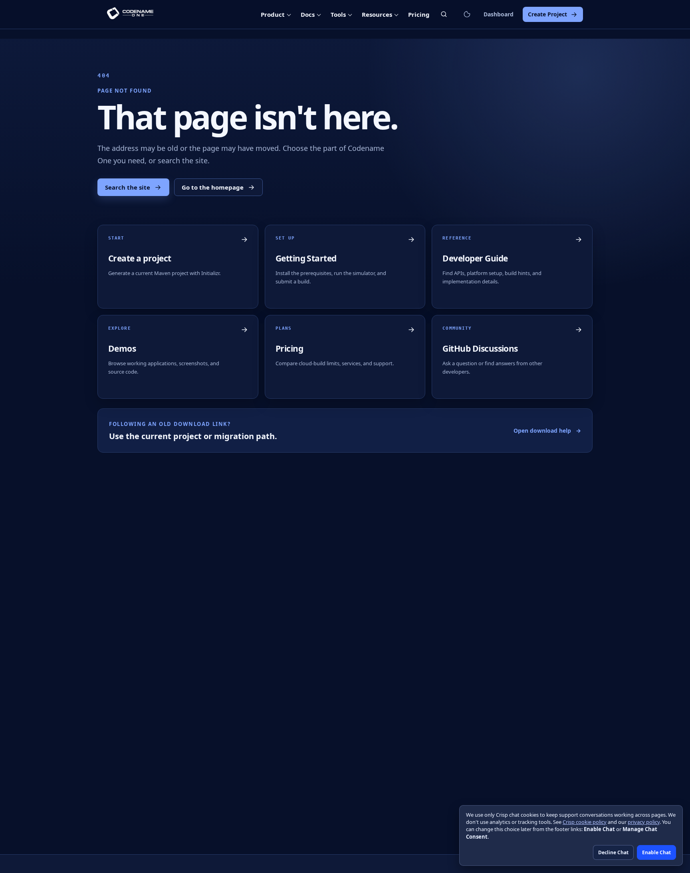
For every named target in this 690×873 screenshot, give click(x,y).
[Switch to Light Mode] (466, 14)
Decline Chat (613, 852)
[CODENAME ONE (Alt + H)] (130, 14)
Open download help (547, 430)
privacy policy (644, 821)
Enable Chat (656, 852)
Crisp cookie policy (585, 821)
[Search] (444, 14)
